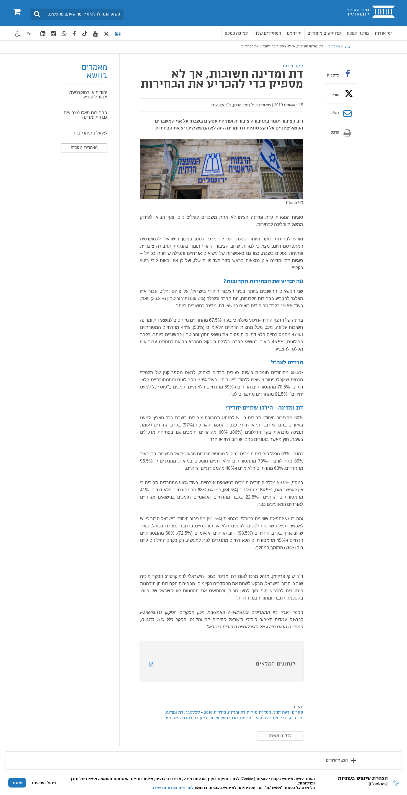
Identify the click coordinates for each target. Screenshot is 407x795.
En (29, 33)
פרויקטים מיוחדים (324, 33)
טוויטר (334, 95)
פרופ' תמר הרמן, (246, 105)
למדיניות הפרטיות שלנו (173, 787)
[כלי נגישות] (18, 34)
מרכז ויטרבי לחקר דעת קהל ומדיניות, (270, 718)
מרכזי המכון (358, 33)
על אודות (383, 33)
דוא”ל (335, 113)
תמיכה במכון (236, 33)
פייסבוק (333, 75)
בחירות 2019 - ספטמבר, (204, 712)
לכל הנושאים (280, 736)
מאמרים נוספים (84, 148)
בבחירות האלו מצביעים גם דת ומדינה (85, 115)
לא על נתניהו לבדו (90, 133)
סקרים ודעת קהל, (287, 712)
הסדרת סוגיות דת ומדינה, (249, 712)
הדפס (335, 133)
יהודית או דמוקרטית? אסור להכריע (87, 94)
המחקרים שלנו (267, 33)
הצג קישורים (337, 760)
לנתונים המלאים (275, 664)
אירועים (294, 33)
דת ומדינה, (174, 712)
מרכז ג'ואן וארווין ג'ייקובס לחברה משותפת (201, 718)
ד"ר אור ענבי (221, 105)
